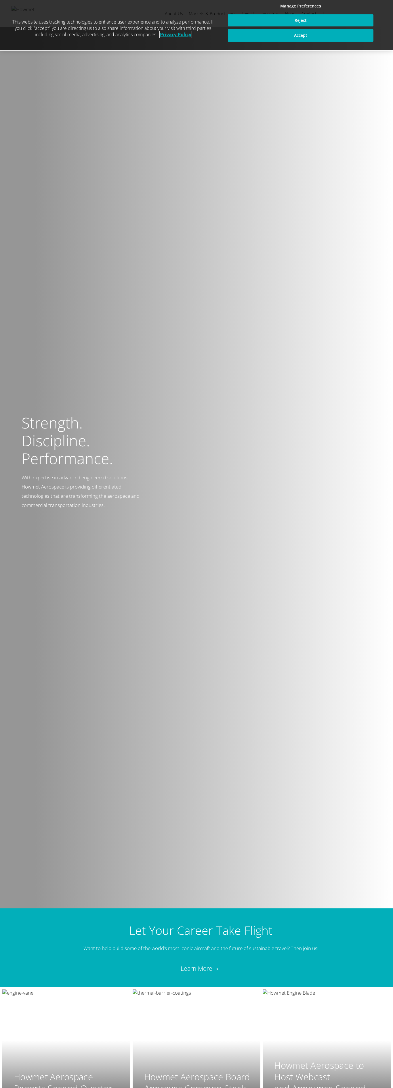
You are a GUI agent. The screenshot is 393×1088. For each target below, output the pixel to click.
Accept (301, 35)
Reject (301, 20)
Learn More (197, 968)
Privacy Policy (175, 34)
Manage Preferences (300, 6)
